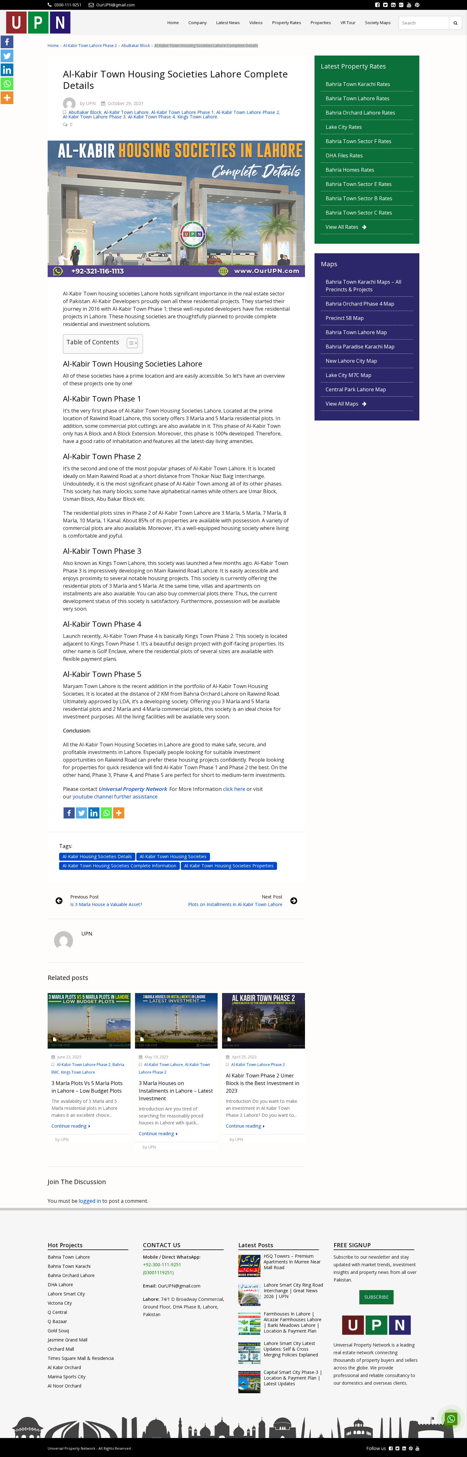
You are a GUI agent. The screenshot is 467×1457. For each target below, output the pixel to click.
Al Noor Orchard (64, 1386)
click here (233, 788)
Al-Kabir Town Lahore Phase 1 (182, 112)
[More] (118, 812)
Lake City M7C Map (348, 375)
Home (173, 22)
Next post (272, 897)
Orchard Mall (61, 1349)
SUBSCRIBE (376, 1297)
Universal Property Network (71, 1448)
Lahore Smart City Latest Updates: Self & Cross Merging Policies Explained (291, 1349)
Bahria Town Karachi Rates (358, 84)
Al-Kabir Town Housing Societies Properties (229, 866)
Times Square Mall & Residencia (81, 1358)
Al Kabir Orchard (64, 1367)
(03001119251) (158, 1272)
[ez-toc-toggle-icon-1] (129, 344)
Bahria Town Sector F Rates (358, 141)
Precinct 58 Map (345, 318)
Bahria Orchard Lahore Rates (360, 112)
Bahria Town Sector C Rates (359, 212)
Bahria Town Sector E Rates (359, 184)
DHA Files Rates (344, 155)
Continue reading (69, 1126)
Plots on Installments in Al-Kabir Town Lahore (235, 904)
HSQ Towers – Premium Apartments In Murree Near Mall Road (292, 1261)
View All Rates (344, 226)
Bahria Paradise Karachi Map (360, 346)
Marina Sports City (66, 1377)
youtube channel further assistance (115, 796)
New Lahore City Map (351, 360)
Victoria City (60, 1303)
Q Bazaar (57, 1321)
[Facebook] (69, 812)
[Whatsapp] (106, 812)
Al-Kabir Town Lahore (126, 112)
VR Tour (348, 22)
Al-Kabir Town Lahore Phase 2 (90, 45)
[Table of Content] (132, 343)
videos (256, 22)
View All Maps (344, 403)
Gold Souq (58, 1331)
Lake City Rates (344, 126)
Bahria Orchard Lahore (71, 1275)
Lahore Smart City (66, 1294)
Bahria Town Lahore (69, 1257)
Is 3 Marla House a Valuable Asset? (106, 904)
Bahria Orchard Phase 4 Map (360, 303)
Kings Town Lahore (197, 117)
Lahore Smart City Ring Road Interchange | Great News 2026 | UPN (293, 1290)
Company (197, 22)
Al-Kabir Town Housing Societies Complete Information (119, 866)
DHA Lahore (60, 1284)
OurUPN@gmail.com (179, 1286)
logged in (90, 1200)
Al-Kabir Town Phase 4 (151, 117)
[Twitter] (81, 812)
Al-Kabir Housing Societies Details (97, 856)
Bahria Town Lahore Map (356, 332)
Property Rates (286, 22)
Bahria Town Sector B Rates (359, 198)
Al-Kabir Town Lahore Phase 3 (94, 117)
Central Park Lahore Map (356, 389)
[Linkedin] (93, 812)
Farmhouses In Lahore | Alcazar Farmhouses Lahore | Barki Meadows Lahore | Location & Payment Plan (292, 1322)
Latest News (228, 22)
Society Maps (378, 22)
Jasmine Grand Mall (67, 1340)
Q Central (57, 1312)
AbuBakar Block (135, 45)
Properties (321, 22)
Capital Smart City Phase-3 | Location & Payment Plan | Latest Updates (293, 1378)
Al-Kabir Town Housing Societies (173, 856)
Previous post (84, 897)
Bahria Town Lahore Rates (357, 98)
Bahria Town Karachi (69, 1266)
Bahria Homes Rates (350, 169)
